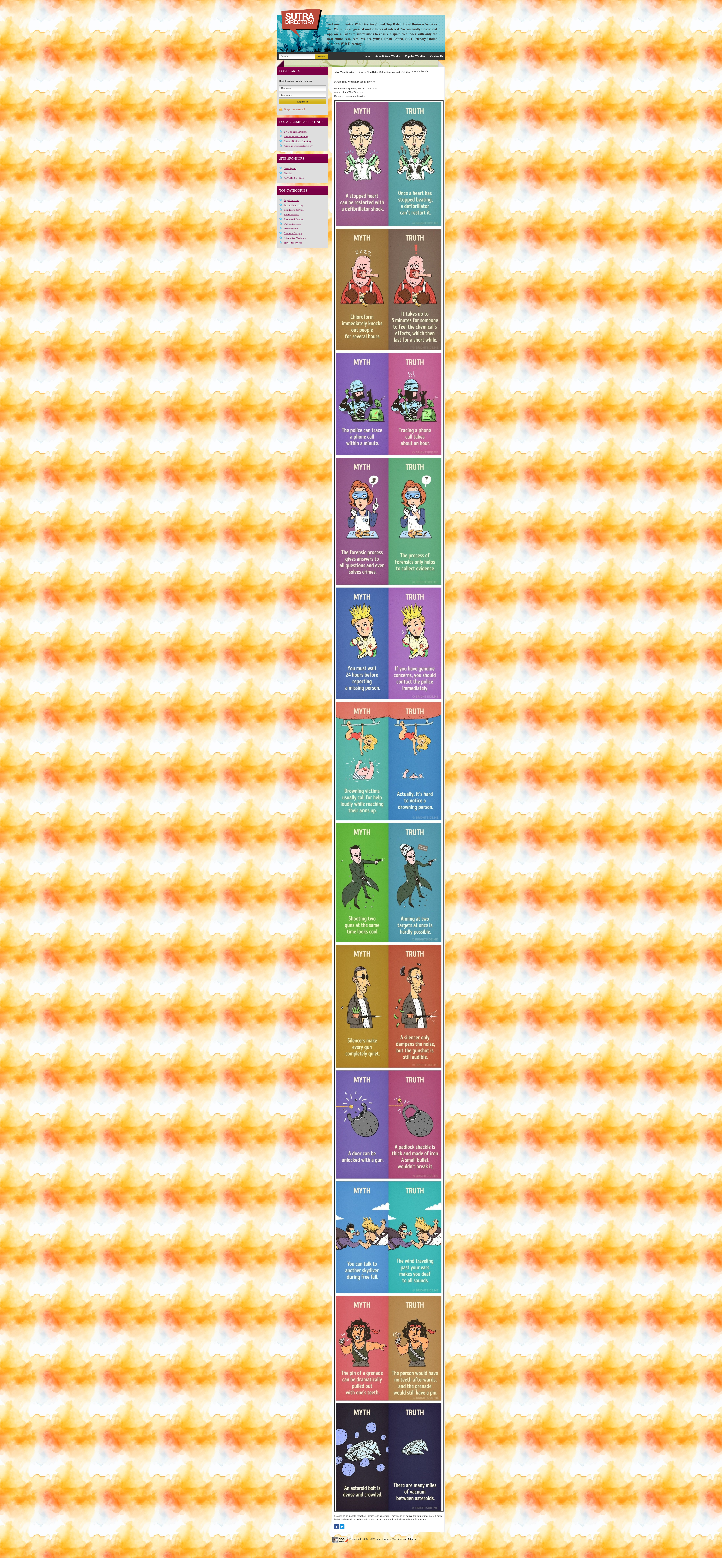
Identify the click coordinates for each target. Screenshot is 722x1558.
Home (366, 56)
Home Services (291, 214)
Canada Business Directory (297, 141)
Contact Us (436, 56)
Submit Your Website (387, 56)
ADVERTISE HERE (294, 177)
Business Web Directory (394, 1539)
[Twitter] (342, 1526)
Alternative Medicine (295, 238)
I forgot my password (294, 109)
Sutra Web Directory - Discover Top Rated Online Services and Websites (372, 72)
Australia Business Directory (298, 145)
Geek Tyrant (290, 168)
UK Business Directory (295, 131)
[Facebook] (336, 1526)
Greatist (288, 173)
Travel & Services (293, 242)
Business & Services (294, 219)
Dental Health (291, 228)
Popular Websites (415, 56)
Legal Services (291, 200)
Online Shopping (292, 223)
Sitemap (412, 1539)
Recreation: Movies (355, 96)
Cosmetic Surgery (293, 233)
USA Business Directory (296, 136)
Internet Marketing (293, 205)
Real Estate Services (294, 209)
